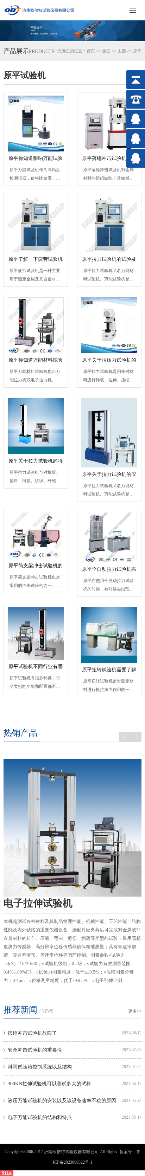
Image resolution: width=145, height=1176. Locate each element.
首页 (91, 51)
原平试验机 (25, 75)
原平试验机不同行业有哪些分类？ (35, 669)
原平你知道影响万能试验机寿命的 (35, 161)
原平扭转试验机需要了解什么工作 (109, 672)
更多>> (134, 1011)
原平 (137, 51)
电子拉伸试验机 (38, 903)
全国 (106, 51)
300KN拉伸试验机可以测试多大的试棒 (49, 1083)
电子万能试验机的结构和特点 (40, 1117)
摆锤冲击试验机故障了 (32, 1033)
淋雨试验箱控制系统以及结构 (40, 1067)
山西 (122, 51)
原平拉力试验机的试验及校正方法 (109, 261)
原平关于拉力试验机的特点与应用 (35, 463)
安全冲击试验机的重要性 (35, 1050)
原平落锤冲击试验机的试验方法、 (109, 161)
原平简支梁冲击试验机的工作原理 (35, 568)
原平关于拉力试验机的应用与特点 (109, 477)
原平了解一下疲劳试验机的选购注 (35, 261)
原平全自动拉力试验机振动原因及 (109, 571)
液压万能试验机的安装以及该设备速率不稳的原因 (62, 1100)
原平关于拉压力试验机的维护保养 (109, 362)
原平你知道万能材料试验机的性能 (35, 362)
